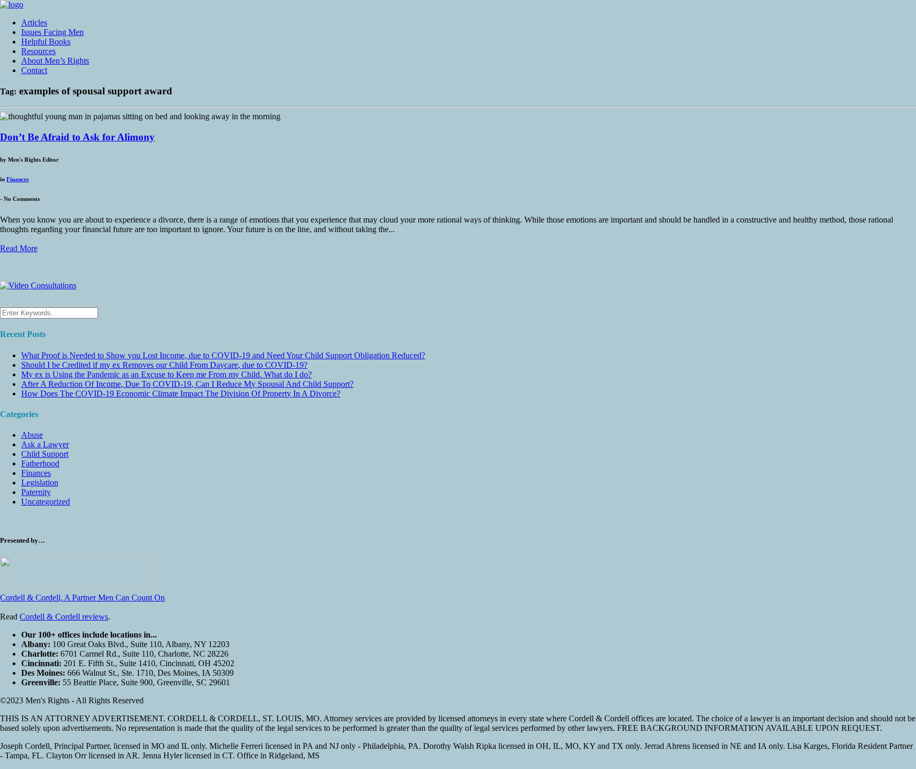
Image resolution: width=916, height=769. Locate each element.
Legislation (39, 482)
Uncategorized (45, 501)
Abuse (32, 434)
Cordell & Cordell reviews (64, 616)
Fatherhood (40, 463)
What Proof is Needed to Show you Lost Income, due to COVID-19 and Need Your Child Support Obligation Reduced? (223, 355)
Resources (38, 51)
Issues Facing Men (52, 32)
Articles (34, 22)
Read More (19, 248)
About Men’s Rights (55, 60)
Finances (17, 179)
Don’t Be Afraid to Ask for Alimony (77, 137)
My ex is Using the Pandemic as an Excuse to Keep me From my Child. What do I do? (166, 374)
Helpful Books (46, 41)
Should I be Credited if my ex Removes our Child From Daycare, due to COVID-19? (164, 364)
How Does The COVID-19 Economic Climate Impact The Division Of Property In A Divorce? (180, 393)
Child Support (44, 453)
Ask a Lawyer (45, 444)
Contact (34, 70)
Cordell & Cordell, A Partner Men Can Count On (82, 597)
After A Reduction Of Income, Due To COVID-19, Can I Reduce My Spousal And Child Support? (187, 383)
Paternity (36, 492)
